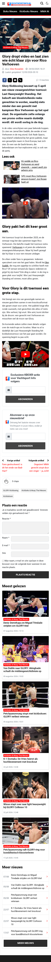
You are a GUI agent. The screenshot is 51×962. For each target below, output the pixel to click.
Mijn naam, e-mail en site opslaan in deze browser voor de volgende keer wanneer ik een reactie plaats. (24, 564)
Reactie (6, 518)
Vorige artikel (13, 460)
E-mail (5, 545)
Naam (5, 537)
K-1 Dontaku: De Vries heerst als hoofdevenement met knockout (20, 760)
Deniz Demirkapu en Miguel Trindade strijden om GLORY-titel (22, 624)
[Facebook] (4, 80)
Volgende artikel (36, 460)
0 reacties (44, 80)
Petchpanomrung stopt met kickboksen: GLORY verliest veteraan (25, 715)
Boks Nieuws (10, 11)
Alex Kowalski (16, 69)
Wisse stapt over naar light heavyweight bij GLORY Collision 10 (24, 806)
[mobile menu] (3, 3)
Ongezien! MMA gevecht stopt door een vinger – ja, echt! (39, 467)
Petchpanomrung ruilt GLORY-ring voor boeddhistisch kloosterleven (24, 851)
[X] (10, 80)
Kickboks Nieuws (29, 11)
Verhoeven (17, 247)
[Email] (15, 80)
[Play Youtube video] (25, 354)
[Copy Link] (20, 80)
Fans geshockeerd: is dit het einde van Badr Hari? (12, 467)
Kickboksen (8, 496)
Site (4, 553)
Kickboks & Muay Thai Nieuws (15, 47)
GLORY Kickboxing (10, 490)
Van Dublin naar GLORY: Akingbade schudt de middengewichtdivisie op (22, 670)
